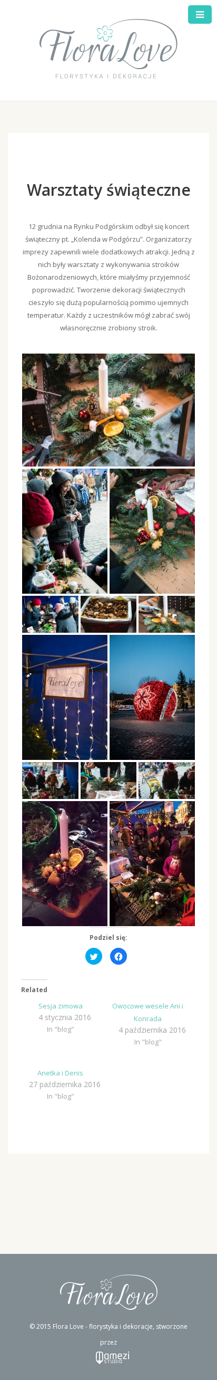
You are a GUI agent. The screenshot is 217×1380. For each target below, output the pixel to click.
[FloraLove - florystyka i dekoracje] (109, 49)
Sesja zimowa (60, 1006)
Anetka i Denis (60, 1073)
